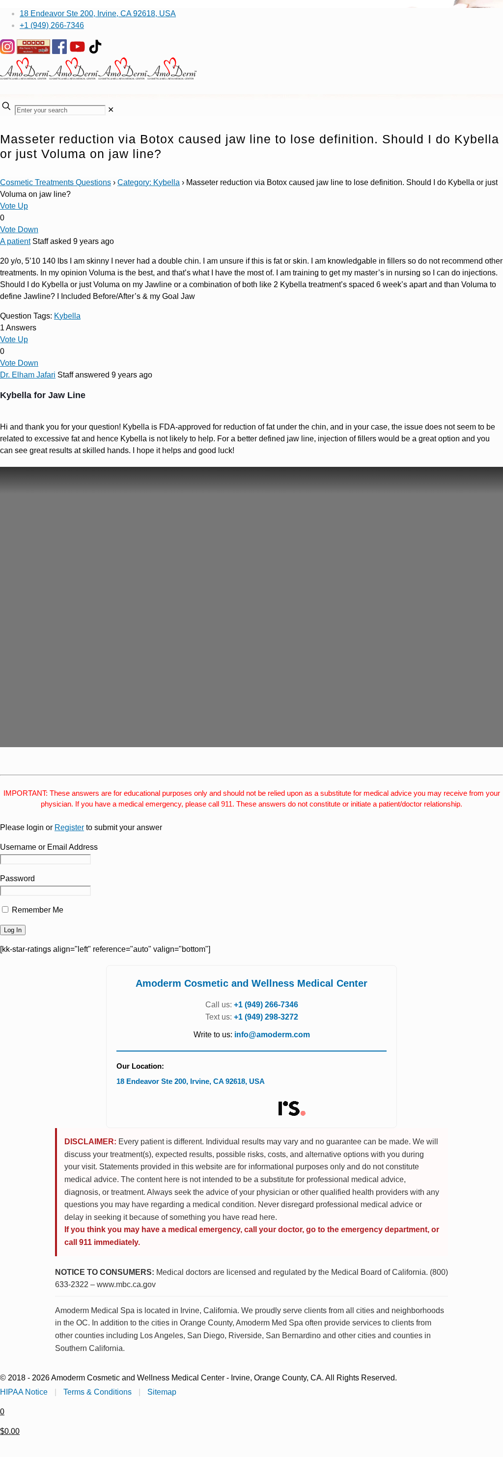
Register (69, 827)
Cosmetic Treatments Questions (55, 182)
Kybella (67, 316)
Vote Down (19, 229)
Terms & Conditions (97, 1392)
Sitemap (161, 1392)
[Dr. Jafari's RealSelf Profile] (291, 1109)
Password (17, 878)
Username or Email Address (49, 847)
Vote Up (14, 206)
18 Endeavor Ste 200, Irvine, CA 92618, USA (98, 13)
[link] (111, 110)
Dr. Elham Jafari (28, 375)
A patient (15, 241)
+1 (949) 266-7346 (52, 25)
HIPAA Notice (24, 1392)
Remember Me (36, 910)
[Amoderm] (98, 76)
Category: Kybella (148, 182)
